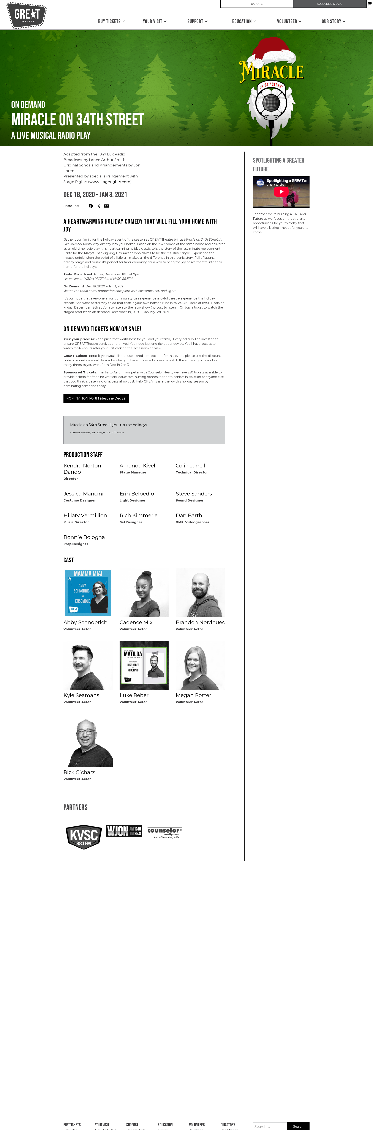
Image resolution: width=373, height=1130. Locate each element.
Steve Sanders (194, 494)
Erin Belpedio (137, 494)
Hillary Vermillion (85, 515)
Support (196, 21)
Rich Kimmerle (139, 515)
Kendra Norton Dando (82, 468)
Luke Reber (134, 695)
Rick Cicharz (79, 772)
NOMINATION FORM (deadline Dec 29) (96, 398)
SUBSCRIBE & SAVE (329, 4)
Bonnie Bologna (84, 537)
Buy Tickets (110, 21)
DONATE (257, 4)
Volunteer (287, 21)
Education (242, 21)
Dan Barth (189, 515)
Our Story (332, 21)
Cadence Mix (136, 622)
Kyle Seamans (81, 695)
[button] (91, 205)
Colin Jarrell (190, 465)
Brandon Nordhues (200, 622)
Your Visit (153, 21)
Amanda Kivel (137, 465)
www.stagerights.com (109, 182)
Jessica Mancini (83, 494)
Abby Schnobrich (85, 622)
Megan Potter (193, 695)
